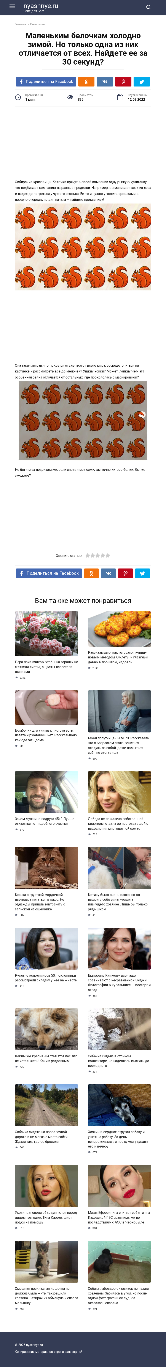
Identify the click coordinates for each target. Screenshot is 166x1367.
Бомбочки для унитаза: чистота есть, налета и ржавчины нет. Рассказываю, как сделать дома (46, 735)
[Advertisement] (83, 144)
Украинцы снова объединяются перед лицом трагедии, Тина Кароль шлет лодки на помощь (46, 1217)
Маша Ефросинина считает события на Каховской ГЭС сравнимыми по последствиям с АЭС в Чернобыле (119, 1217)
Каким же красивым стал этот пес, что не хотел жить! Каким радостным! (46, 1058)
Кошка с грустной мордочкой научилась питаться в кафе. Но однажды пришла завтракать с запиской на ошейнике (40, 902)
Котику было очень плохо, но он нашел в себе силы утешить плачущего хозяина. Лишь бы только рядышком (118, 902)
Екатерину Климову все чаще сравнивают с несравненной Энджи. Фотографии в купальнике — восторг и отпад (119, 982)
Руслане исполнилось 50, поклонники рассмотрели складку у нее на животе (46, 977)
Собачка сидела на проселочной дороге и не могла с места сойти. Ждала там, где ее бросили (41, 1137)
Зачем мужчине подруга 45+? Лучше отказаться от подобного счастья (44, 821)
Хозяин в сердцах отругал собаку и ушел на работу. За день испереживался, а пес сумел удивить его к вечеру (118, 1139)
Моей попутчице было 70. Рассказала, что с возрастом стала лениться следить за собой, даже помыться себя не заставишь (118, 745)
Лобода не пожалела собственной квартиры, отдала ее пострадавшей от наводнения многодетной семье (119, 824)
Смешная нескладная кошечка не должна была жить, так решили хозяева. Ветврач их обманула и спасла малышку (46, 1295)
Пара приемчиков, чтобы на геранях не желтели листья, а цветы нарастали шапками (46, 667)
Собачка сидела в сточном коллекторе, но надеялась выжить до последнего (118, 1061)
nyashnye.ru (41, 5)
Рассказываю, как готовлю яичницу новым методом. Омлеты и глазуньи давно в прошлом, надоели (118, 657)
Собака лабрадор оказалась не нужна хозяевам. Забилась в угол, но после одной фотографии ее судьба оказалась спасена (118, 1295)
